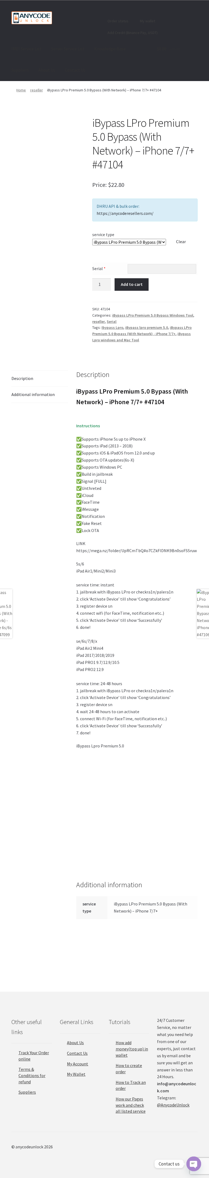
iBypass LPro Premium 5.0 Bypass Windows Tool (152, 315)
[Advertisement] (137, 794)
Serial (99, 268)
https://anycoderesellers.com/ (125, 213)
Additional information (33, 394)
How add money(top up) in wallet (132, 1049)
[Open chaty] (193, 1164)
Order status (117, 20)
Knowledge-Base (110, 48)
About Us (46, 70)
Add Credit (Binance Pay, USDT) (132, 32)
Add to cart (132, 284)
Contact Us (75, 70)
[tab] (39, 379)
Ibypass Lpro (112, 327)
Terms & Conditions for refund (32, 1075)
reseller (36, 90)
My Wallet (76, 1074)
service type (103, 234)
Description (22, 378)
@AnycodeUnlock (173, 1105)
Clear (181, 241)
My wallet (147, 20)
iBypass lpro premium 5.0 (146, 327)
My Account (77, 1063)
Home (21, 90)
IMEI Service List (26, 48)
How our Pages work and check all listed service (131, 1105)
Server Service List (68, 48)
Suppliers (20, 70)
